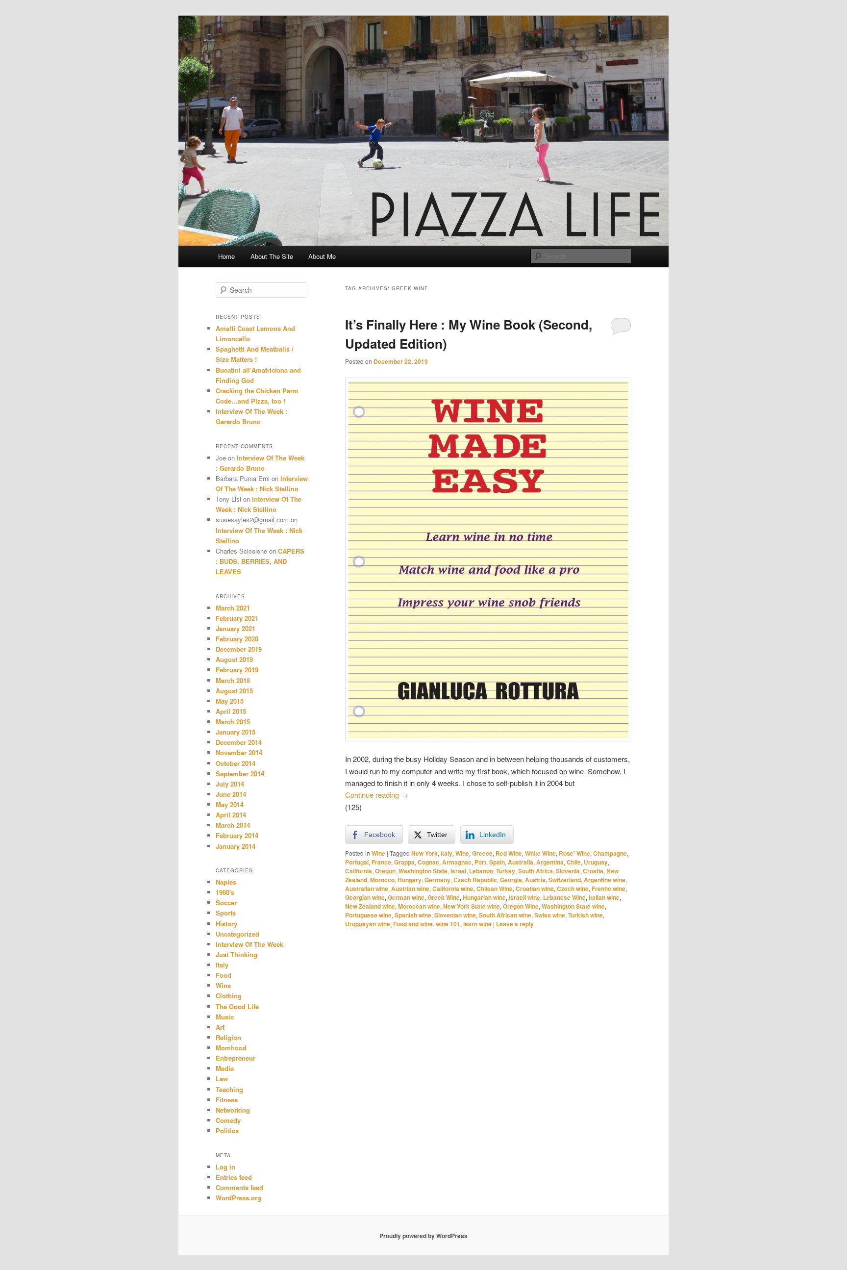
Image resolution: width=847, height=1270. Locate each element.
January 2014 (235, 846)
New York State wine (471, 906)
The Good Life (237, 1006)
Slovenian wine (455, 915)
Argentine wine (604, 879)
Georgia (511, 879)
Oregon (385, 870)
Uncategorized (237, 934)
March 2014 (233, 825)
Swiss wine (549, 915)
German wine (406, 897)
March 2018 (233, 680)
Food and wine (413, 923)
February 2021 (237, 618)
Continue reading (376, 794)
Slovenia (568, 870)
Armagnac (457, 862)
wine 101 (448, 923)
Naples (226, 882)
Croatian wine (535, 888)
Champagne (610, 853)
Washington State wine (573, 906)
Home (226, 256)
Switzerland (564, 879)
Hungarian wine (484, 897)
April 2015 (231, 711)
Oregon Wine (521, 906)
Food (223, 975)
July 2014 (230, 783)
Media (225, 1068)
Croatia (593, 870)
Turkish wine (585, 915)
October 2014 (235, 763)
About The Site (271, 256)
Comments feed (239, 1187)
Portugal (357, 862)
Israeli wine (524, 897)
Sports (226, 912)
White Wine (540, 853)
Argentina (550, 862)
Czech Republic (475, 879)
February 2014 (237, 835)
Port (480, 862)
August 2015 (234, 690)
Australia (520, 862)
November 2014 (239, 752)
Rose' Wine (574, 853)
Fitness (227, 1099)
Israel (458, 870)
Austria (535, 879)
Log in (225, 1166)
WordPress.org (238, 1197)
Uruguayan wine (367, 923)
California (358, 870)
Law (222, 1078)
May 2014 (230, 804)
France (381, 862)
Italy (446, 853)
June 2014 (231, 794)
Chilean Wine (494, 888)
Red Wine (509, 853)
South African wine (505, 915)
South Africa (535, 870)
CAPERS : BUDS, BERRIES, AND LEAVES (260, 561)
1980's (225, 892)
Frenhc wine (608, 888)
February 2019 (237, 669)
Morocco (382, 879)
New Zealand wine (370, 906)
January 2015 (235, 732)
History (226, 923)
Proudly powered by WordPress (423, 1235)
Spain (497, 862)
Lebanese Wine (564, 897)
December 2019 (239, 649)
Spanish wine (413, 915)
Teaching (229, 1089)
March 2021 (233, 607)
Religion (228, 1037)
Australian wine (366, 888)
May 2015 (230, 701)
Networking (233, 1110)
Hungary (410, 879)
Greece (482, 853)
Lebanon (481, 870)
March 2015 (233, 721)
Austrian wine (410, 888)
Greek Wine (443, 897)
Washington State (423, 870)
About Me (322, 256)
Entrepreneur (235, 1058)
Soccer (226, 902)
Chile (574, 862)
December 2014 (239, 742)
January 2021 (235, 628)
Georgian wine (365, 897)
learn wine (477, 923)
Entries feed (234, 1177)
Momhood (231, 1047)
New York (424, 853)
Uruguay (596, 862)
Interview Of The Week (249, 944)
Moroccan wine (419, 906)
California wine (452, 888)
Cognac (428, 862)
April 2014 (231, 814)
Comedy (228, 1120)
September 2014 (240, 773)
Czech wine (573, 888)
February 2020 (237, 638)
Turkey (505, 870)
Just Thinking (236, 954)
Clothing (229, 995)
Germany (437, 879)
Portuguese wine (368, 915)
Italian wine (604, 897)
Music (225, 1016)
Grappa (404, 862)
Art (220, 1027)
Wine (378, 853)
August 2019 (234, 659)
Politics (227, 1130)
